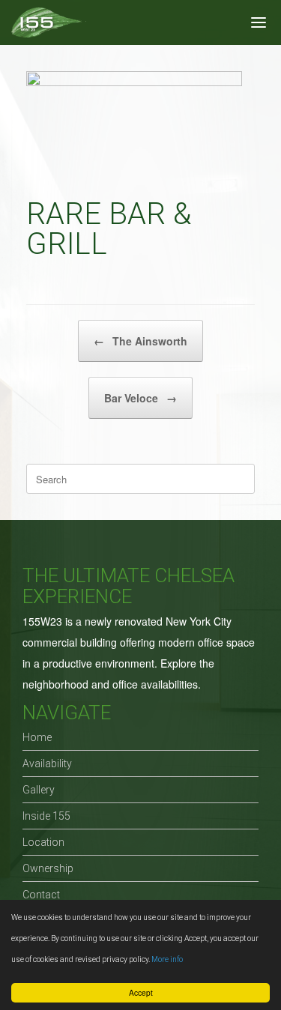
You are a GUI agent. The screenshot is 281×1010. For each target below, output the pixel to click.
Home (37, 737)
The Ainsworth (140, 340)
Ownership (47, 868)
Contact (41, 895)
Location (43, 842)
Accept (141, 992)
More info (167, 959)
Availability (47, 763)
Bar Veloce (140, 397)
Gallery (38, 790)
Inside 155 (46, 816)
